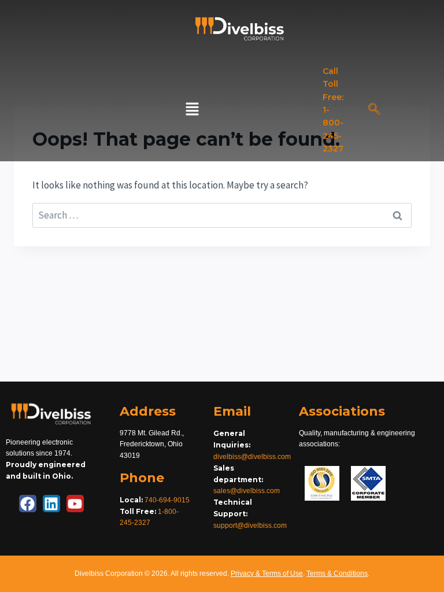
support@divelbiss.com (250, 525)
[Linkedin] (51, 503)
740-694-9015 (167, 500)
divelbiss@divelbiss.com (252, 457)
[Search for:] (222, 215)
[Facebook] (27, 503)
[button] (192, 110)
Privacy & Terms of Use (267, 573)
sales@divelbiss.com (246, 491)
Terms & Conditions (337, 573)
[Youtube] (75, 503)
